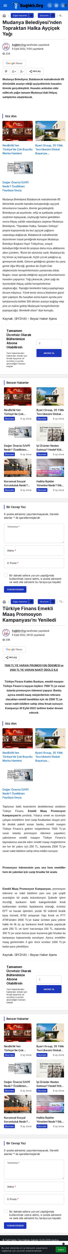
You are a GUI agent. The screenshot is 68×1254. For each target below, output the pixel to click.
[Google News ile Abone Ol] (14, 63)
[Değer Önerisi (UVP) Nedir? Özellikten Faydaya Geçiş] (17, 175)
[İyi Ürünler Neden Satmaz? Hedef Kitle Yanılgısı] (50, 439)
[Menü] (5, 5)
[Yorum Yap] (6, 71)
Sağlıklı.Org (19, 44)
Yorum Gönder (15, 589)
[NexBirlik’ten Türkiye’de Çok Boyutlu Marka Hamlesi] (17, 138)
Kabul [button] (61, 1249)
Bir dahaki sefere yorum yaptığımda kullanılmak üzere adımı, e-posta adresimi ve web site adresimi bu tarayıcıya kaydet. (35, 579)
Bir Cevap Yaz (16, 507)
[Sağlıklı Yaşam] (27, 5)
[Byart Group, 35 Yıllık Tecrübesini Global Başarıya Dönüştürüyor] (50, 138)
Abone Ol (49, 353)
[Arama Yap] (49, 5)
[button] (56, 5)
